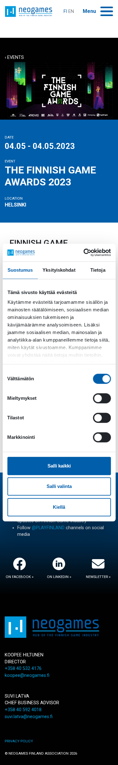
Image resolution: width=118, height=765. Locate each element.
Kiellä (59, 507)
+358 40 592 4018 (23, 709)
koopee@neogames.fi (27, 675)
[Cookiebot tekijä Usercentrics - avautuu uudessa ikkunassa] (84, 252)
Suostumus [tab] (20, 270)
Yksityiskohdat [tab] (58, 270)
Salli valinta (59, 486)
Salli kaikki (59, 465)
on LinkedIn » (59, 577)
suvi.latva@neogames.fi (29, 716)
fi (65, 11)
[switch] (102, 398)
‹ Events (14, 57)
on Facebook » (19, 577)
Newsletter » (98, 577)
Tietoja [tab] (97, 270)
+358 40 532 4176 (23, 668)
